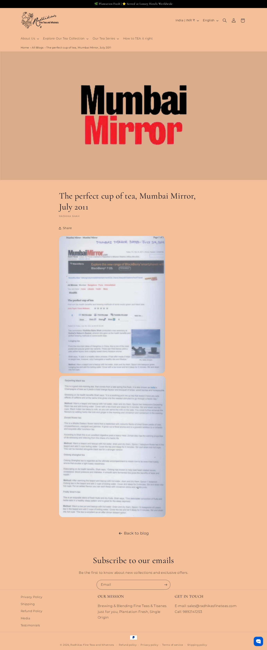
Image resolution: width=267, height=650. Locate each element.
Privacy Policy (31, 597)
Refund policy (128, 644)
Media (25, 618)
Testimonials (30, 625)
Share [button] (67, 228)
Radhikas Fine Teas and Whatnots (92, 645)
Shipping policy (197, 644)
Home (25, 47)
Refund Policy (31, 611)
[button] (29, 38)
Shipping (28, 604)
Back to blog (136, 533)
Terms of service (172, 644)
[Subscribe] (165, 584)
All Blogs (38, 47)
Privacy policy (149, 644)
